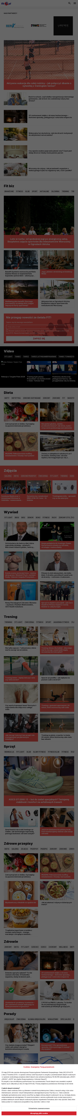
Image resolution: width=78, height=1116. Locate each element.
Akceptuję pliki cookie (39, 1113)
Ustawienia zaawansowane (39, 1108)
